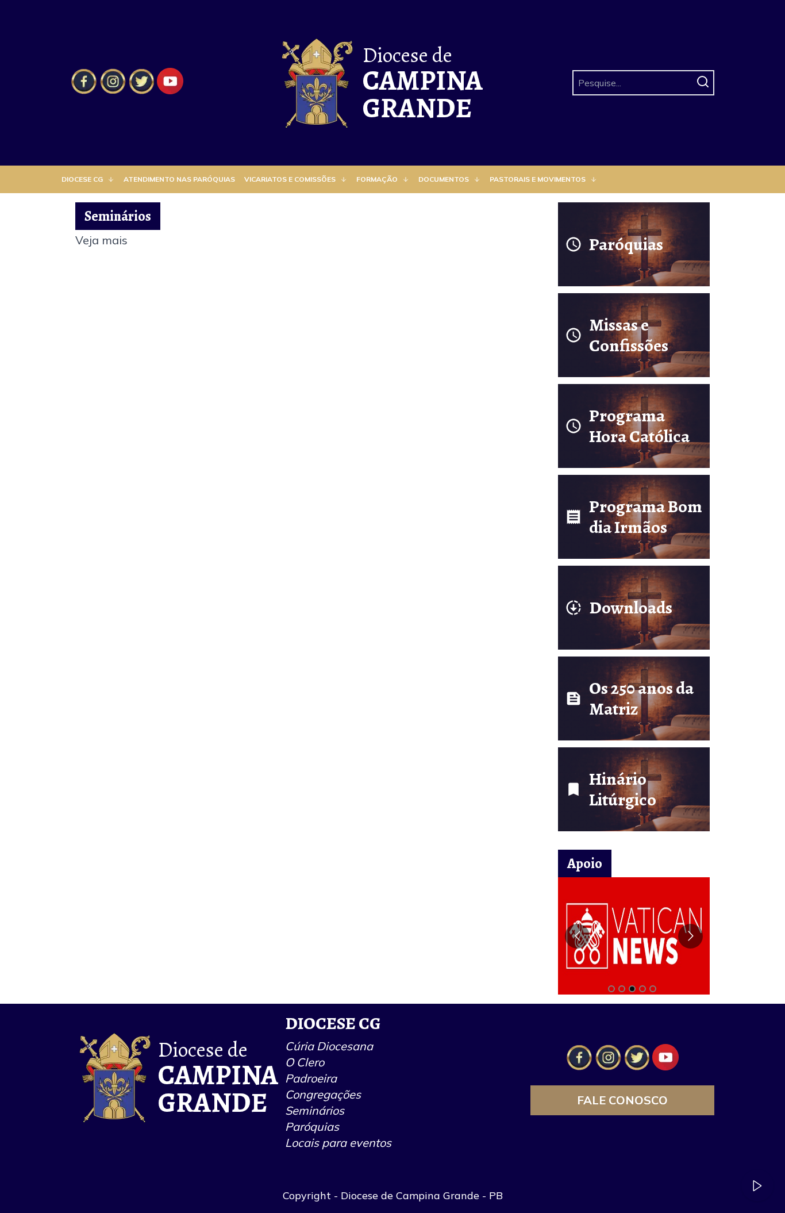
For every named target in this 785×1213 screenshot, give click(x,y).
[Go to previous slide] (577, 936)
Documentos (443, 179)
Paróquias (312, 1126)
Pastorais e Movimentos (538, 179)
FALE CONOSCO (622, 1100)
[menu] (392, 179)
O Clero (304, 1062)
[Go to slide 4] (642, 988)
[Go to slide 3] (632, 988)
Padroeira (311, 1078)
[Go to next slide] (690, 936)
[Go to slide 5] (652, 988)
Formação (377, 179)
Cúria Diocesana (329, 1046)
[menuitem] (87, 179)
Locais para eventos (338, 1142)
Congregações (323, 1094)
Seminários (314, 1110)
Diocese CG (82, 179)
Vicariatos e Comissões (290, 179)
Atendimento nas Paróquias (179, 179)
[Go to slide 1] (611, 988)
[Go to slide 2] (621, 988)
